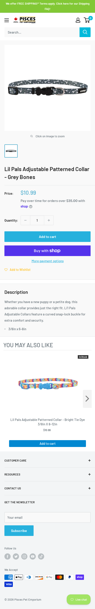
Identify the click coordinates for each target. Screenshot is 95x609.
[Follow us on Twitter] (16, 556)
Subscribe (19, 530)
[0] (87, 20)
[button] (17, 269)
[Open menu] (6, 20)
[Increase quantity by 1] (48, 220)
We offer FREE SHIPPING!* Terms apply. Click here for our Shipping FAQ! (47, 6)
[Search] (85, 32)
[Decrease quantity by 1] (25, 220)
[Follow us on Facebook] (7, 556)
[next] (87, 399)
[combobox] (42, 32)
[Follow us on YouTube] (33, 556)
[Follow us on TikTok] (41, 556)
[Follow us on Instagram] (24, 556)
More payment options (48, 261)
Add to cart (47, 236)
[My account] (78, 20)
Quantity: (11, 220)
